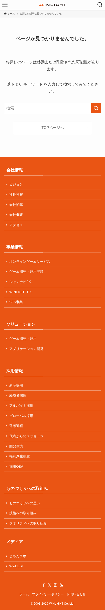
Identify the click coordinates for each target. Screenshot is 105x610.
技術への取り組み (23, 513)
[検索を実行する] (96, 108)
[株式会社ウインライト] (52, 5)
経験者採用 (17, 395)
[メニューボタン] (5, 5)
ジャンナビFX (20, 282)
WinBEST (16, 566)
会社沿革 (16, 205)
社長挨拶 (16, 194)
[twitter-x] (49, 585)
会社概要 (16, 215)
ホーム (24, 594)
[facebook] (44, 585)
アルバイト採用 (21, 405)
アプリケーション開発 (26, 349)
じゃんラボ (17, 556)
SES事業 (16, 302)
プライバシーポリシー (48, 594)
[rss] (61, 585)
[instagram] (55, 585)
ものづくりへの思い (24, 503)
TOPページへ (53, 128)
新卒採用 (16, 385)
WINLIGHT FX (20, 292)
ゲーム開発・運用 (23, 338)
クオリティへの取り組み (28, 523)
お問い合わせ (76, 594)
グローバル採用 (21, 416)
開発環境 (16, 446)
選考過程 (16, 426)
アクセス (16, 225)
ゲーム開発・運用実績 (26, 271)
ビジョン (16, 184)
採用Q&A (16, 466)
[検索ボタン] (100, 5)
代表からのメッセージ (26, 436)
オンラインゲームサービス (29, 261)
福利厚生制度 (19, 456)
